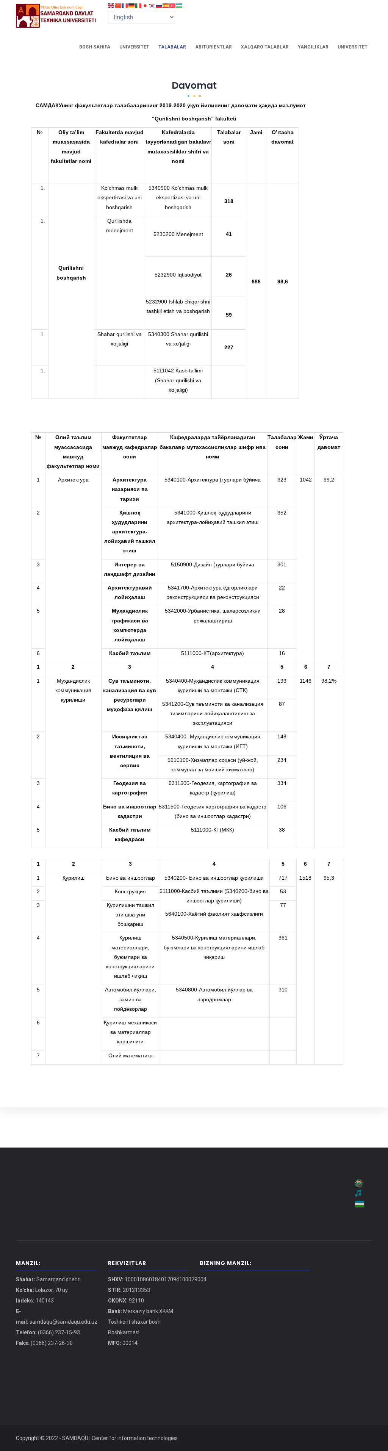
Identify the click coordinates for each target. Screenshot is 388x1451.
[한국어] (152, 5)
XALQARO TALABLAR (265, 47)
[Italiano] (138, 5)
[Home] (56, 11)
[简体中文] (118, 5)
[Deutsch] (131, 5)
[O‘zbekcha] (179, 5)
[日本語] (145, 5)
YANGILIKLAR (313, 47)
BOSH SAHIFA (94, 47)
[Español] (166, 5)
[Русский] (159, 5)
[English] (111, 5)
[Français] (125, 5)
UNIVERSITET (134, 47)
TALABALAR (172, 47)
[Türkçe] (172, 5)
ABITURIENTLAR (213, 47)
